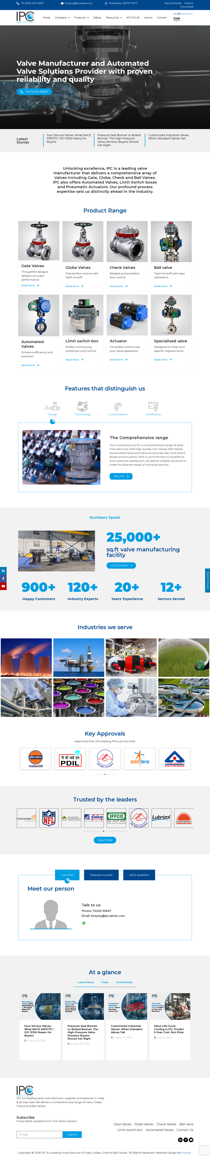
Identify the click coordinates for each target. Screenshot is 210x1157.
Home (46, 17)
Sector (148, 17)
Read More (32, 1050)
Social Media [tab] (124, 982)
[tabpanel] (105, 1025)
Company (61, 17)
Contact (162, 17)
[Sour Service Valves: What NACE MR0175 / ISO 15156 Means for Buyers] (40, 1006)
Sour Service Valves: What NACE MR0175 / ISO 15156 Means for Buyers (69, 139)
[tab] (53, 411)
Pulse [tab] (105, 982)
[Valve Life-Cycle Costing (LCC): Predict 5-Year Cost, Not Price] (169, 1006)
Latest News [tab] (86, 982)
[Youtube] (191, 1140)
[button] (62, 17)
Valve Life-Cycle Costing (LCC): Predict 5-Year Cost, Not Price (169, 1029)
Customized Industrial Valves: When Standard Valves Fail (168, 137)
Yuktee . (187, 1152)
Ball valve (186, 1124)
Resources (112, 17)
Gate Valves (32, 266)
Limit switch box (130, 1130)
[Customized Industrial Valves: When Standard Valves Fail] (126, 1006)
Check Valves (166, 1124)
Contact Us (185, 1130)
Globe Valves (143, 1124)
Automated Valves (160, 1130)
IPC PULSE (133, 17)
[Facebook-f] (185, 1140)
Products (80, 17)
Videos (97, 17)
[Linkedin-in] (180, 1140)
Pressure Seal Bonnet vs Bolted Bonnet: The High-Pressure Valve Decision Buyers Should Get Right (119, 140)
